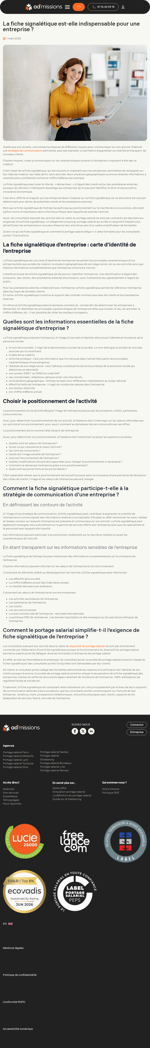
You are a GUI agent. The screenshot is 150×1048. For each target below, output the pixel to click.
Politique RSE (110, 792)
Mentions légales (13, 948)
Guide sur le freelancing (67, 799)
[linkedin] (91, 731)
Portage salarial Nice (15, 767)
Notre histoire (110, 789)
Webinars (9, 789)
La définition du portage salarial (72, 795)
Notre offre (59, 788)
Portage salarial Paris (16, 752)
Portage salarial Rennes (54, 770)
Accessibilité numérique (18, 1028)
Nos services (11, 792)
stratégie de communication (25, 150)
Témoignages (11, 800)
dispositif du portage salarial (87, 646)
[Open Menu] (67, 7)
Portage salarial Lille (52, 766)
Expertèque (10, 796)
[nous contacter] (79, 7)
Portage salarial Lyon (15, 759)
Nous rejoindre (12, 803)
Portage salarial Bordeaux (55, 763)
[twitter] (83, 731)
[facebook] (75, 731)
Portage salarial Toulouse (18, 763)
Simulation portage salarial (69, 791)
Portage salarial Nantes (54, 752)
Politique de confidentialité (19, 975)
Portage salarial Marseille (18, 756)
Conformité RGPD (14, 1002)
